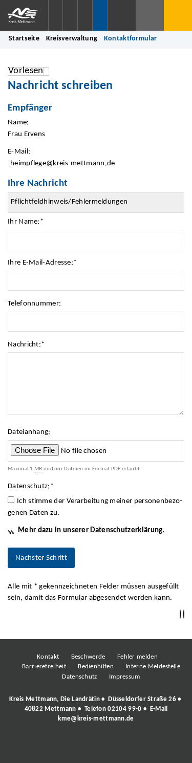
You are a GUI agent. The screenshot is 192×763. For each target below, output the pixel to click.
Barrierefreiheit (44, 666)
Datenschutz (79, 676)
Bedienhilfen (96, 666)
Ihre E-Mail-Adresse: (42, 263)
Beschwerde (88, 656)
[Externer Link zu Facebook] (25, 747)
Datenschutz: (31, 486)
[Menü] (178, 15)
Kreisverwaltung (72, 38)
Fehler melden (137, 656)
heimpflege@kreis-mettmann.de (62, 163)
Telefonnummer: (34, 304)
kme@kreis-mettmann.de (96, 718)
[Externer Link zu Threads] (71, 747)
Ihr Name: (26, 222)
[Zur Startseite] (24, 15)
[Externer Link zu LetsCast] (164, 747)
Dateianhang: (29, 432)
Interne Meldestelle (152, 666)
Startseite (24, 38)
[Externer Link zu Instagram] (48, 747)
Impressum (124, 676)
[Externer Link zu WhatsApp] (141, 747)
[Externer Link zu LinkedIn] (94, 747)
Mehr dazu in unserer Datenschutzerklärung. (91, 530)
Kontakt (48, 656)
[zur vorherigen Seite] (180, 614)
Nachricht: (26, 344)
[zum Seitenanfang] (183, 614)
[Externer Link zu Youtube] (118, 747)
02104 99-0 (124, 709)
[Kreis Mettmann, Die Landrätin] (96, 709)
